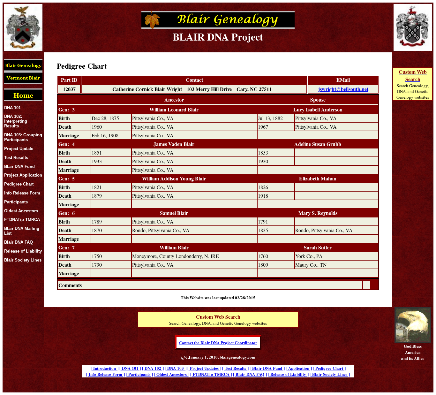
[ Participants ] (139, 374)
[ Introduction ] (104, 368)
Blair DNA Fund (19, 166)
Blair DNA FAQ (18, 242)
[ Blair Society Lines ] (330, 374)
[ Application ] (299, 368)
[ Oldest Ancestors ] (171, 374)
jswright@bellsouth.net (343, 89)
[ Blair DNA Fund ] (267, 368)
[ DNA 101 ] (130, 368)
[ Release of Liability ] (288, 374)
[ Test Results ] (235, 368)
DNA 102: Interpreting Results (15, 121)
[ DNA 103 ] (175, 368)
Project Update (18, 148)
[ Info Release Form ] (105, 374)
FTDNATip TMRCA (22, 219)
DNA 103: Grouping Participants (23, 137)
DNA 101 (12, 107)
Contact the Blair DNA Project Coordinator (218, 342)
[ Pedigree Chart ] (329, 368)
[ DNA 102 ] (153, 368)
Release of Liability (23, 251)
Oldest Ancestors (21, 211)
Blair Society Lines (22, 260)
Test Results (16, 157)
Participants (16, 202)
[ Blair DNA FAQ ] (250, 374)
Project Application (23, 175)
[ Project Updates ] (204, 368)
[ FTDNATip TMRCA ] (211, 374)
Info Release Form (22, 193)
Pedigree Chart (19, 184)
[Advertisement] (413, 211)
